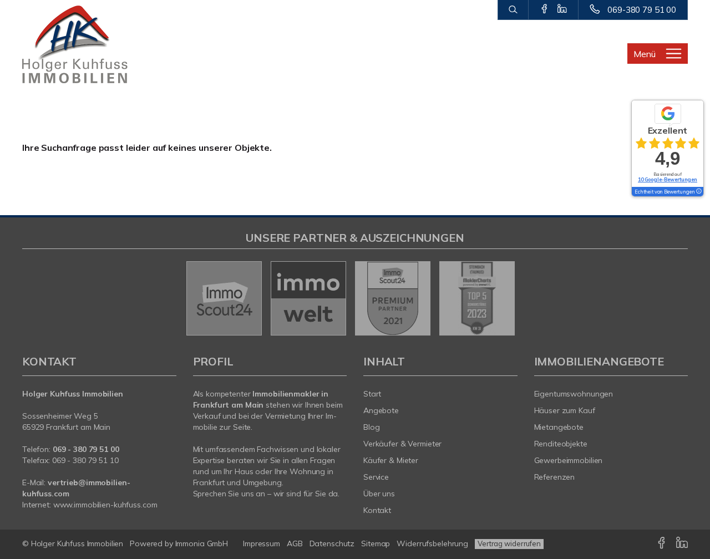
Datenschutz (332, 543)
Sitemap (375, 543)
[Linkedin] (562, 9)
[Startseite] (99, 44)
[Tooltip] (698, 192)
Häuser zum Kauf (564, 410)
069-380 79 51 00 (641, 9)
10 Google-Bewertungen (667, 179)
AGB (295, 543)
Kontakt (377, 510)
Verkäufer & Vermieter (402, 444)
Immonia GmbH (202, 543)
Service (376, 477)
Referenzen (554, 477)
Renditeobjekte (560, 444)
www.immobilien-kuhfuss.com (105, 505)
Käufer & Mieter (390, 460)
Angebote (381, 410)
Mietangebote (559, 427)
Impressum (261, 543)
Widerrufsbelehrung (432, 543)
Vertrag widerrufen (509, 543)
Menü (644, 53)
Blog (371, 427)
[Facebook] (544, 9)
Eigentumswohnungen (573, 394)
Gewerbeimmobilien (568, 460)
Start (372, 394)
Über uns (379, 494)
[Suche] (513, 10)
